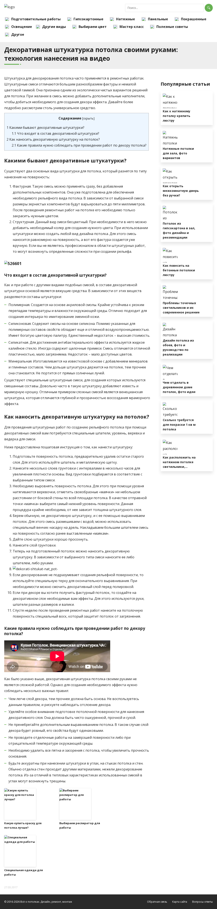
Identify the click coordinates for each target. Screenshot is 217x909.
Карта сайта (179, 902)
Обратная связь (157, 902)
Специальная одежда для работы (23, 872)
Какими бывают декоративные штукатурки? (45, 127)
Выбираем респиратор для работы (79, 825)
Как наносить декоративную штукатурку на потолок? (53, 139)
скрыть (88, 118)
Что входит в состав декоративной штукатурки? (55, 133)
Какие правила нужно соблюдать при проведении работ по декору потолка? (79, 145)
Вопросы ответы (202, 902)
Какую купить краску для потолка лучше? (23, 825)
